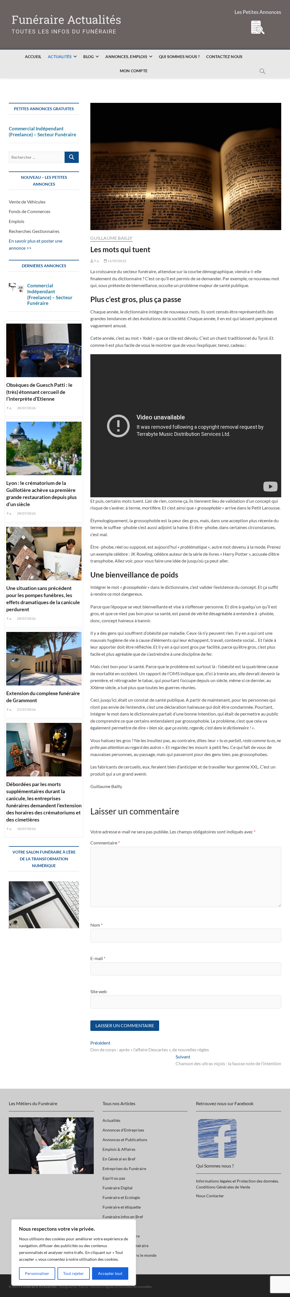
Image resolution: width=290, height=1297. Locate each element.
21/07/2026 (26, 709)
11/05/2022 (116, 261)
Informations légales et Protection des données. (237, 1181)
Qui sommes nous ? (179, 56)
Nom (96, 924)
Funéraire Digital (118, 1187)
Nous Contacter (210, 1195)
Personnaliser (37, 1273)
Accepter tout (110, 1273)
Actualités (60, 56)
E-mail (97, 958)
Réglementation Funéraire (125, 1245)
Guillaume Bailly (111, 238)
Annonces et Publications (125, 1139)
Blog (88, 56)
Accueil (33, 56)
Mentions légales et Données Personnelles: (121, 1287)
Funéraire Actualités (66, 20)
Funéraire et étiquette (122, 1207)
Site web (98, 991)
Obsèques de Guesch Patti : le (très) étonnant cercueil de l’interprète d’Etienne (39, 392)
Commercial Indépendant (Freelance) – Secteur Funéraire (42, 131)
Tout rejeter (73, 1273)
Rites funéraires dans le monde (129, 1255)
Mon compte (134, 70)
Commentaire (105, 842)
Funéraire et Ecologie (121, 1197)
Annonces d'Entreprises (123, 1130)
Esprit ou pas (114, 1178)
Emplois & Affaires (119, 1149)
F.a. (96, 261)
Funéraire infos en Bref (123, 1216)
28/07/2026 (26, 408)
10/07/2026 (26, 829)
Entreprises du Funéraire (124, 1168)
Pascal (83, 1287)
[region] (73, 1252)
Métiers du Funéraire (121, 1236)
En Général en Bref (119, 1158)
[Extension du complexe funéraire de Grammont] (44, 658)
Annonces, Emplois (126, 56)
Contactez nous (224, 56)
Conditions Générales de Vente (223, 1187)
